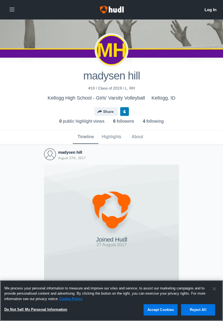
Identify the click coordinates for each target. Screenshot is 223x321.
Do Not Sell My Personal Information (35, 309)
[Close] (214, 289)
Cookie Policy (70, 299)
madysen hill (70, 152)
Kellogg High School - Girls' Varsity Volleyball (96, 98)
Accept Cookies (160, 310)
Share (108, 111)
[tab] (85, 137)
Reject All (198, 310)
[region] (111, 300)
